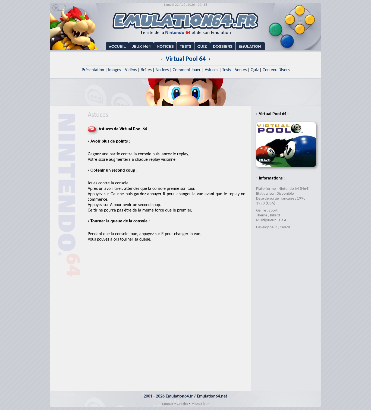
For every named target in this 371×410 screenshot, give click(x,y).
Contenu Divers (276, 70)
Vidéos (131, 70)
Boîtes (146, 70)
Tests (226, 70)
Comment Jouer (187, 70)
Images (114, 70)
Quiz (255, 70)
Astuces (211, 70)
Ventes (241, 70)
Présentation (93, 70)
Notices (162, 70)
